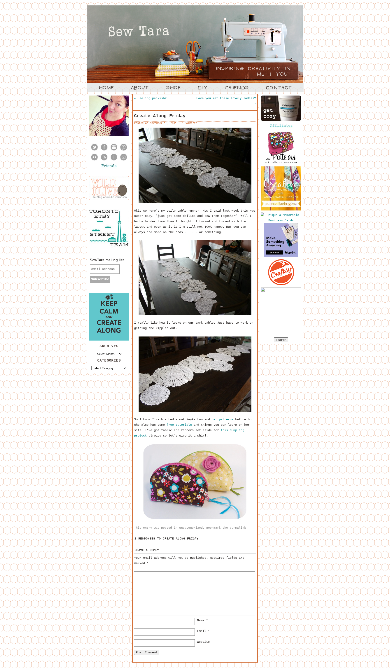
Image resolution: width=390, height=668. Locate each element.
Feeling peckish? (150, 98)
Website (203, 642)
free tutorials (179, 425)
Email (203, 631)
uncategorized (191, 528)
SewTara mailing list (107, 260)
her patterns (222, 419)
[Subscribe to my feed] (104, 160)
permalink (238, 528)
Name (202, 620)
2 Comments (189, 123)
